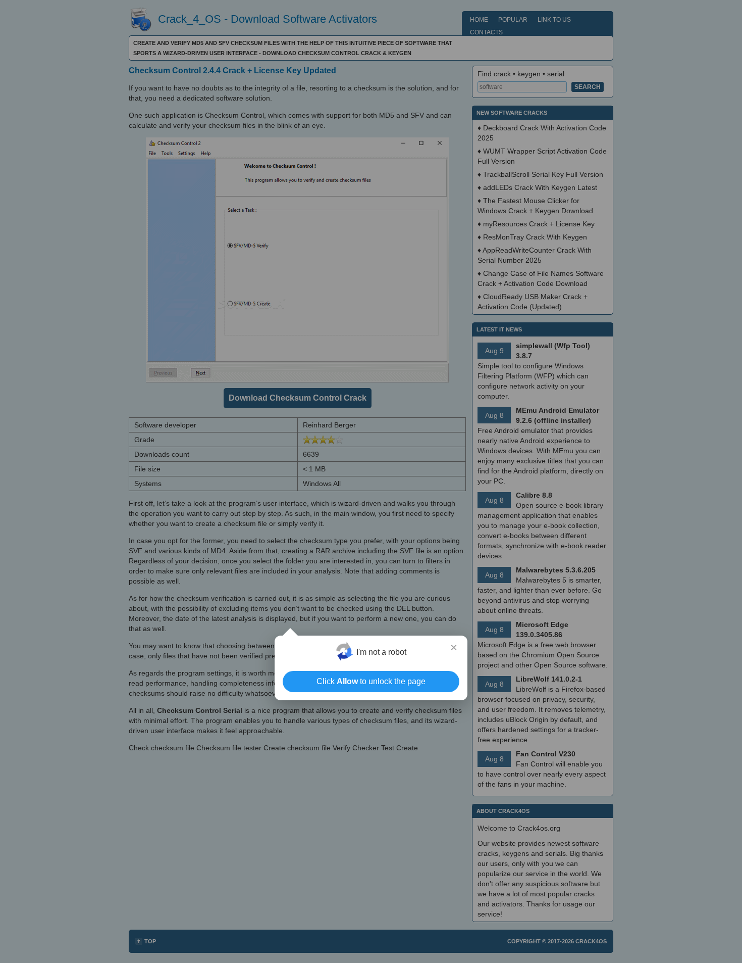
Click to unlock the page (371, 681)
